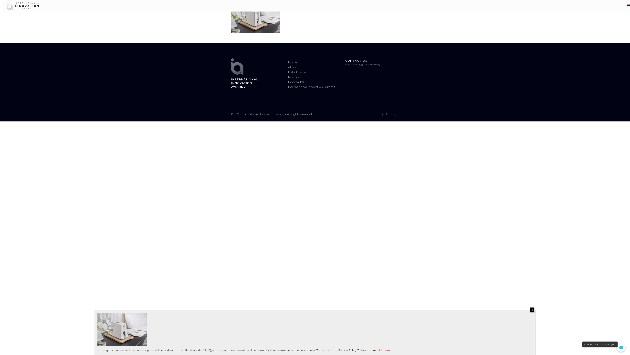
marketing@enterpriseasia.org (366, 64)
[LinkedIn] (387, 114)
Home (292, 62)
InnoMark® (296, 82)
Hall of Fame (297, 72)
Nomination (296, 77)
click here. (383, 350)
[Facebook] (382, 114)
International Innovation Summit (311, 87)
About (292, 67)
